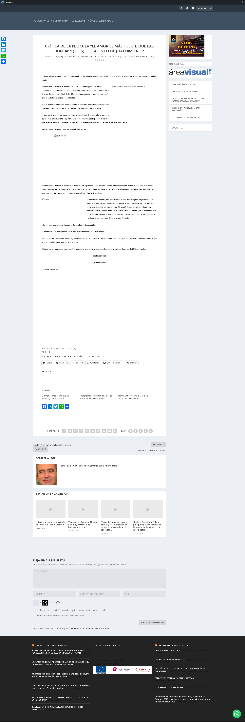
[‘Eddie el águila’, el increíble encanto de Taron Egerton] (51, 509)
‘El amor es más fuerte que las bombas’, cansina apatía (55, 397)
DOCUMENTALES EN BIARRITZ (186, 91)
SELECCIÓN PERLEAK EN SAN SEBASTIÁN (186, 109)
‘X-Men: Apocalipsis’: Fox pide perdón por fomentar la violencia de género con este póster (147, 526)
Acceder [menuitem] (9, 2)
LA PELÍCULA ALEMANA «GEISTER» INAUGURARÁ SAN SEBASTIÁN (188, 99)
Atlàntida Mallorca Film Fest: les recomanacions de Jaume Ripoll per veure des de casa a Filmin (60, 675)
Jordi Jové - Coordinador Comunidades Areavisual (80, 56)
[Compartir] (3, 61)
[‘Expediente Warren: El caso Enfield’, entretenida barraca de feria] (83, 509)
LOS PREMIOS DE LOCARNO (186, 117)
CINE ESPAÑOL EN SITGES (184, 84)
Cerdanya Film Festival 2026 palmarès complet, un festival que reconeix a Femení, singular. (61, 686)
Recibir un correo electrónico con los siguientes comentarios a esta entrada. (71, 610)
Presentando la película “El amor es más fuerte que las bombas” (96, 397)
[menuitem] (2, 2)
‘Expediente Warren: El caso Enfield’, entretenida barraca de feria (83, 524)
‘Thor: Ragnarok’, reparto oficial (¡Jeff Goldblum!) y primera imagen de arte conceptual (114, 526)
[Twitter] (3, 50)
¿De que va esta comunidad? (51, 20)
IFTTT (47, 351)
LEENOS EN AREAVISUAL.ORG (174, 645)
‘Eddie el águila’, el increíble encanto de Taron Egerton (50, 523)
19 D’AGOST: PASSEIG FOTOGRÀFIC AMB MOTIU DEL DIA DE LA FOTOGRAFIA (60, 698)
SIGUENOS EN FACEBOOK (107, 645)
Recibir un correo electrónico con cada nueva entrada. (61, 615)
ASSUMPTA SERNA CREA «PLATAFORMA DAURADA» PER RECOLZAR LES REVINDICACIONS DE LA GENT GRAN (58, 651)
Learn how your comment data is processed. (90, 628)
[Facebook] (3, 39)
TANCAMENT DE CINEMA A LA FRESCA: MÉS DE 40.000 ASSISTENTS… (57, 708)
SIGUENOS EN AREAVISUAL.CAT (51, 645)
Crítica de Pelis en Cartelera (134, 56)
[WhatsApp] (3, 56)
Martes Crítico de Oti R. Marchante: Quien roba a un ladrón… (134, 397)
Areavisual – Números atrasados (92, 20)
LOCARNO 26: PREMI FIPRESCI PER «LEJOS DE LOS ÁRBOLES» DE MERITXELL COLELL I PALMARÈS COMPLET (60, 663)
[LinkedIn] (3, 44)
